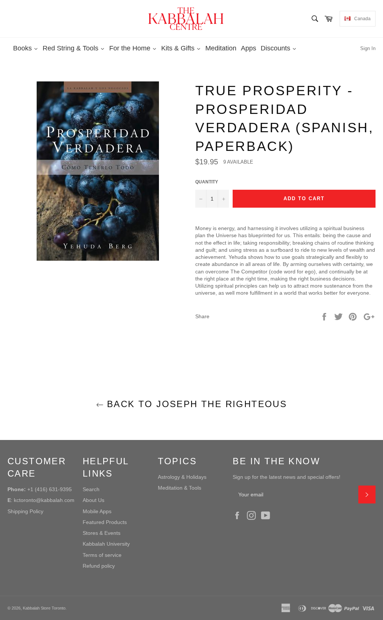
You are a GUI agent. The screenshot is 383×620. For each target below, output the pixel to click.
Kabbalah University (106, 544)
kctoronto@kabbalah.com (44, 500)
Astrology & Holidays (182, 477)
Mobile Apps (97, 511)
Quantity (206, 182)
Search (91, 489)
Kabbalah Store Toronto (44, 608)
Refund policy (99, 566)
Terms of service (102, 555)
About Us (93, 500)
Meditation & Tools (179, 488)
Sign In (368, 48)
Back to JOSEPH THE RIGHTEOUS (195, 404)
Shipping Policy (25, 511)
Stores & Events (101, 533)
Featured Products (105, 522)
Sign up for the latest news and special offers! (286, 477)
